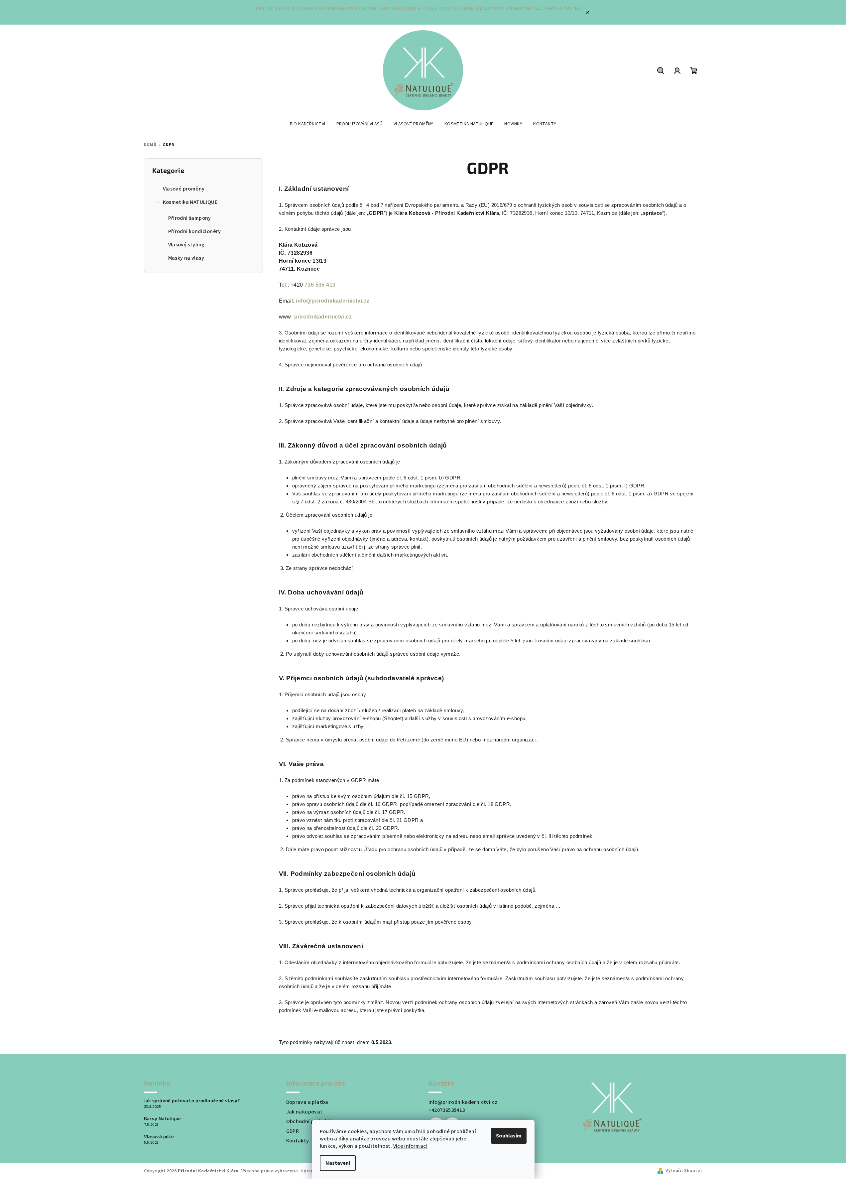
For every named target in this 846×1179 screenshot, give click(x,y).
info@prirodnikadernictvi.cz (332, 301)
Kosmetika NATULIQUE (190, 202)
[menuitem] (308, 124)
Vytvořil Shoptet (683, 1170)
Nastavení (337, 1163)
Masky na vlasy (186, 258)
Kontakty (297, 1140)
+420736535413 (446, 1110)
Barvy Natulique (162, 1118)
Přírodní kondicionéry (194, 231)
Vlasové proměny (184, 189)
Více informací (410, 1146)
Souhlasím (509, 1135)
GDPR (292, 1131)
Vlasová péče (159, 1136)
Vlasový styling (186, 244)
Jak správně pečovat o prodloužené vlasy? (192, 1100)
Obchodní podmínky (310, 1121)
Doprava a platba (307, 1102)
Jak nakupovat (304, 1111)
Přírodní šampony (189, 218)
